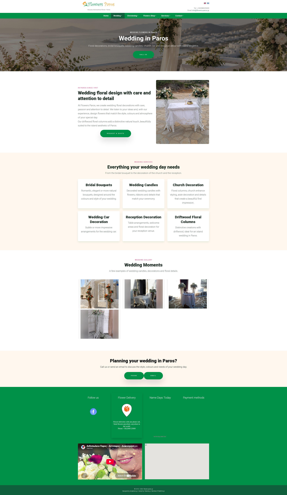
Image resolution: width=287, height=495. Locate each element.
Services (165, 16)
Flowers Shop (149, 16)
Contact (178, 16)
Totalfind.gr (161, 491)
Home (106, 16)
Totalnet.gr (148, 491)
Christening (132, 16)
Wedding (117, 16)
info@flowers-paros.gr (200, 10)
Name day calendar (159, 436)
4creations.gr (134, 491)
